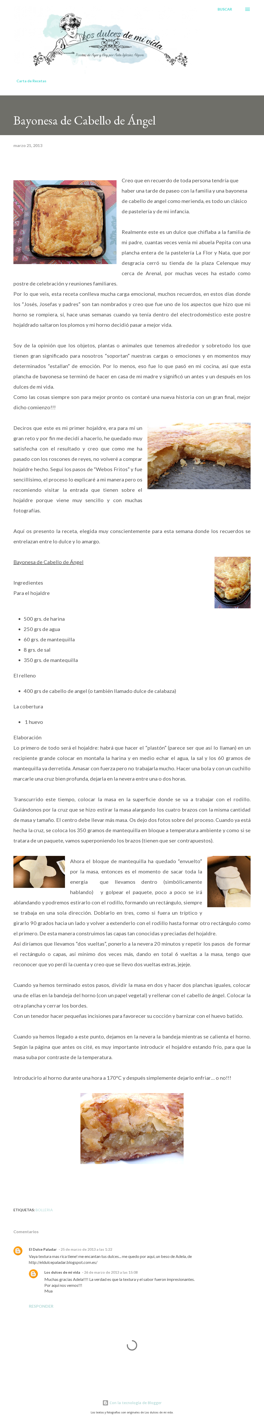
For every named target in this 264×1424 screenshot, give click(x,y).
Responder (41, 1306)
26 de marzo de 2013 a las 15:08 (111, 1272)
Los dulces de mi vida (62, 1272)
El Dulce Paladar (43, 1249)
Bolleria (44, 1210)
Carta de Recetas (31, 81)
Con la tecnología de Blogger (135, 1402)
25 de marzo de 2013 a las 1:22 (86, 1249)
